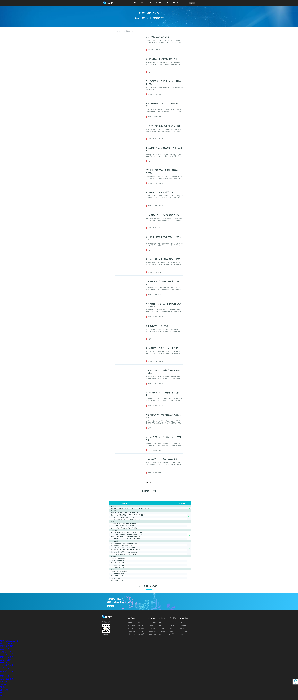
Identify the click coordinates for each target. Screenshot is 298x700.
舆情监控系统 (183, 631)
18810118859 (107, 621)
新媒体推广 (131, 622)
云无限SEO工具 (6, 678)
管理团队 (171, 625)
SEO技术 (158, 3)
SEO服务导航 (152, 634)
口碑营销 (161, 628)
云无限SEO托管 (6, 654)
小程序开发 (141, 628)
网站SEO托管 (131, 628)
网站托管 (182, 628)
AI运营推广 (183, 634)
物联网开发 (141, 634)
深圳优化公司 (152, 631)
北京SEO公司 (152, 622)
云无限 (3, 673)
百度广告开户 (183, 622)
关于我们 (166, 3)
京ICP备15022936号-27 (9, 640)
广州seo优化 (151, 628)
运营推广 (161, 625)
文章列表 (3, 681)
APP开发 (140, 631)
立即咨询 (110, 606)
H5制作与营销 (131, 634)
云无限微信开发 (6, 665)
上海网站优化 (152, 625)
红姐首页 (117, 31)
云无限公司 (4, 676)
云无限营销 (4, 649)
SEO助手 (4, 687)
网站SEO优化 (131, 625)
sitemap (3, 695)
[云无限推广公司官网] (108, 3)
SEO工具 (161, 634)
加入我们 (171, 628)
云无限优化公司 (6, 643)
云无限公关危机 (6, 657)
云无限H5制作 (6, 659)
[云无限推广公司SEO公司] (107, 617)
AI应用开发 (162, 631)
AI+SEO (150, 3)
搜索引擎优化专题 (128, 31)
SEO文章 (4, 692)
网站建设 (140, 622)
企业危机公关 (131, 631)
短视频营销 (183, 625)
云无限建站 (4, 662)
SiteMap (3, 684)
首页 (135, 3)
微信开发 (140, 625)
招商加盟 (171, 631)
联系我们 (171, 634)
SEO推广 (141, 3)
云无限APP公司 (6, 670)
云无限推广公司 (6, 646)
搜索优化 (161, 622)
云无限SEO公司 (6, 651)
